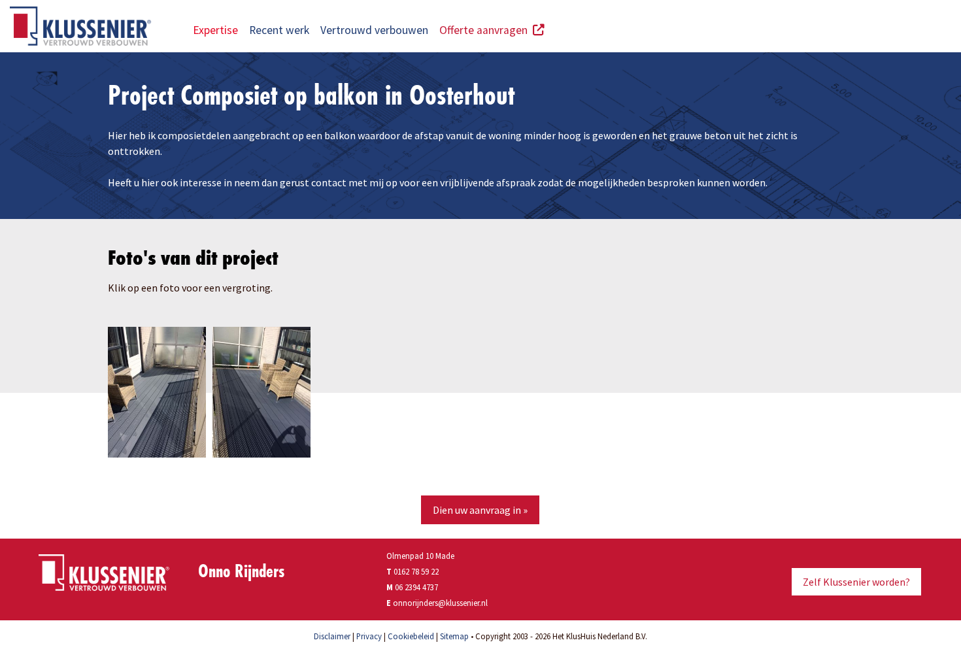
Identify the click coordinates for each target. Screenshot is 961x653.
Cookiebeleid (411, 636)
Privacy (369, 636)
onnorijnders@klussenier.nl (440, 602)
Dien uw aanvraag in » (480, 509)
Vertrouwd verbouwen (374, 30)
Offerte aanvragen (486, 30)
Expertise (215, 30)
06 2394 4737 (416, 587)
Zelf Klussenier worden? (856, 581)
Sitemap (454, 636)
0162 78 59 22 (412, 571)
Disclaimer (332, 636)
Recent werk (279, 30)
